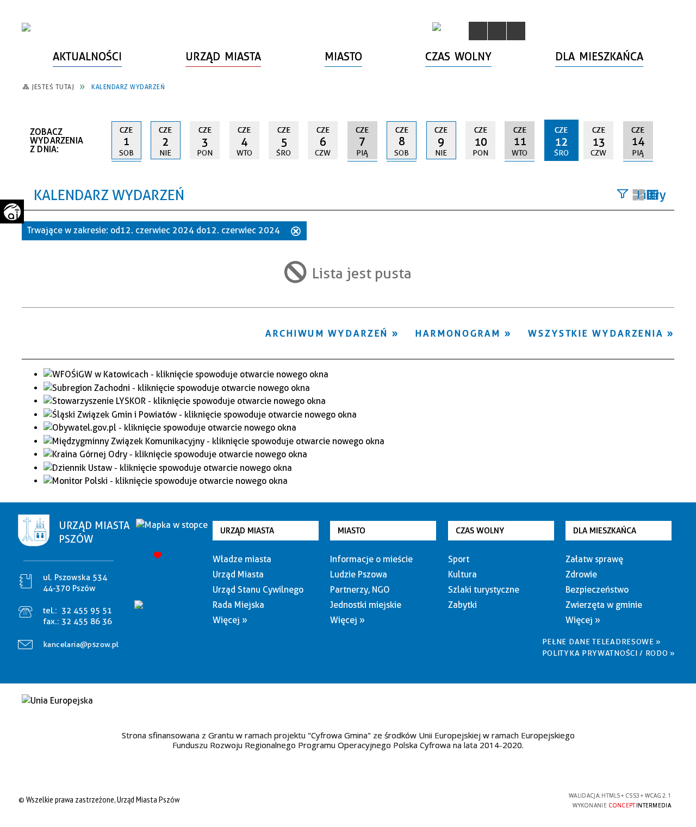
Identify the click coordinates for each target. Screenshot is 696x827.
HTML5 (484, 800)
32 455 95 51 (86, 610)
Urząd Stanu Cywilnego (258, 590)
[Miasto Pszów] (26, 27)
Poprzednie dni (98, 140)
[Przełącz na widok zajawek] (638, 195)
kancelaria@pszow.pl (81, 644)
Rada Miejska (238, 605)
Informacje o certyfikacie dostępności (345, 801)
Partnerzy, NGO (360, 590)
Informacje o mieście (371, 559)
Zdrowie (581, 574)
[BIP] (436, 26)
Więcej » (230, 620)
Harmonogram (458, 333)
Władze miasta (242, 559)
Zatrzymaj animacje (478, 31)
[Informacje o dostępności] (497, 31)
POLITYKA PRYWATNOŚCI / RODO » (608, 653)
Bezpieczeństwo (597, 590)
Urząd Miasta (247, 531)
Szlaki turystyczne (483, 590)
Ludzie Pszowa (358, 574)
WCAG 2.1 (534, 799)
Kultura (462, 574)
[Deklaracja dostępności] (516, 31)
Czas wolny (480, 531)
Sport (458, 559)
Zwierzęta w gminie (604, 605)
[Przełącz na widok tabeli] (652, 195)
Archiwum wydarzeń (326, 333)
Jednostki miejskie (365, 605)
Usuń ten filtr (295, 232)
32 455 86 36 (86, 621)
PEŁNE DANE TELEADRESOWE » (602, 641)
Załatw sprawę (594, 559)
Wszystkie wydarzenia (595, 333)
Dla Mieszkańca (604, 531)
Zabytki (462, 605)
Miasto (351, 531)
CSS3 (500, 800)
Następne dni (669, 140)
